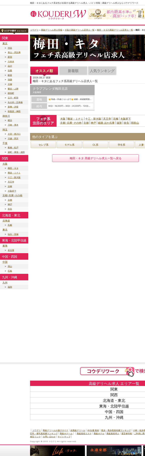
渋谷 (10, 48)
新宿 (10, 57)
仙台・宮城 (13, 234)
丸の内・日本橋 (15, 102)
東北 (4, 229)
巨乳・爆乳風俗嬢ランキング (44, 433)
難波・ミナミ (14, 172)
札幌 (10, 225)
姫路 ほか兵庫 (106, 122)
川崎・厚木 (13, 125)
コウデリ (34, 30)
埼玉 (4, 129)
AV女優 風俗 (93, 430)
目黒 (10, 70)
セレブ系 (43, 144)
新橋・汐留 (13, 106)
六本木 (11, 61)
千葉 (4, 143)
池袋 (10, 79)
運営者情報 (126, 433)
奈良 (10, 209)
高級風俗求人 (112, 433)
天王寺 (11, 181)
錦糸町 (11, 93)
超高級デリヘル (77, 430)
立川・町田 (13, 97)
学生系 (121, 144)
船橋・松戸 (13, 147)
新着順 (73, 71)
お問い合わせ (49, 436)
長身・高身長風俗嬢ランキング (116, 430)
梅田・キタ (13, 168)
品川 (10, 66)
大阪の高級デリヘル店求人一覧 (79, 30)
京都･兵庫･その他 (12, 195)
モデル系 (69, 144)
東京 (4, 43)
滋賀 (119, 122)
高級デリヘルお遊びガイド (55, 430)
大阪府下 (12, 191)
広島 (10, 271)
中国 (4, 261)
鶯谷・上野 (13, 88)
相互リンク (35, 436)
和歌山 (135, 122)
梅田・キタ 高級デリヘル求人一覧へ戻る (95, 158)
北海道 (6, 220)
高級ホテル (99, 433)
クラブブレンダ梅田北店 (50, 88)
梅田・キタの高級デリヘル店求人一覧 (115, 30)
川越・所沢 (13, 138)
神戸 (10, 204)
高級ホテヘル (66, 433)
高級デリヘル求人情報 (51, 30)
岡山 (10, 266)
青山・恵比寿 (14, 52)
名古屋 (11, 250)
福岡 (10, 287)
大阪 (4, 163)
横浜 (10, 120)
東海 (4, 245)
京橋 (10, 186)
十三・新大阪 (14, 177)
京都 (10, 200)
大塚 (10, 84)
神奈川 (6, 115)
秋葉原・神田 (14, 111)
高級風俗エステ (84, 433)
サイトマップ (64, 436)
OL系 (95, 144)
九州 (4, 282)
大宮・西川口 (14, 134)
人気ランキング (102, 71)
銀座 (10, 75)
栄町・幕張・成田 (16, 152)
